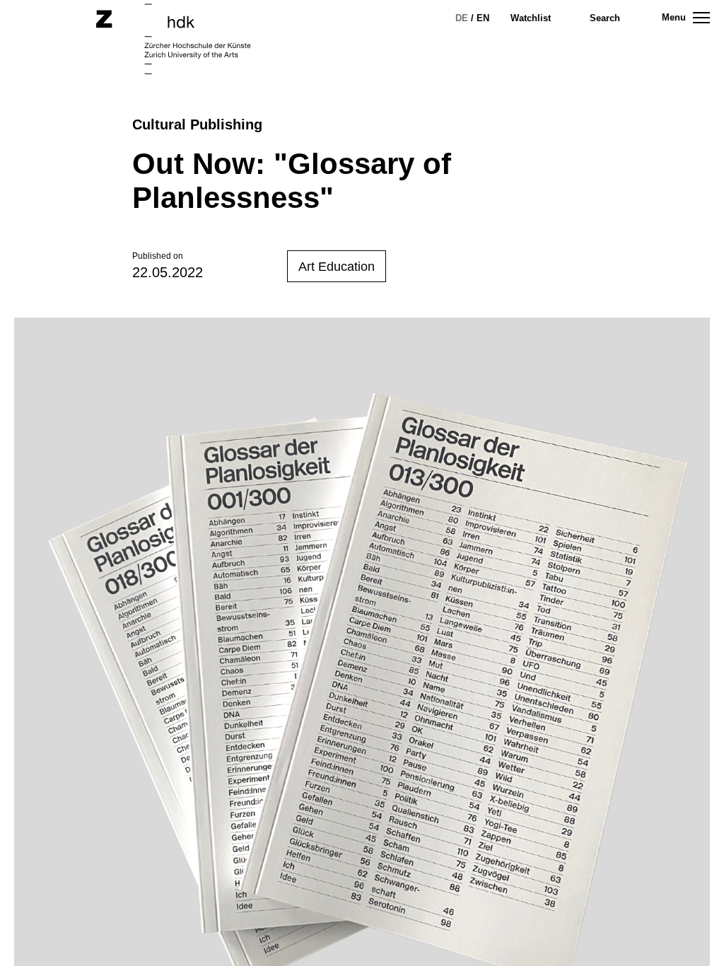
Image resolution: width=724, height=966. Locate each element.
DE (461, 18)
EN (483, 18)
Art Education (336, 267)
